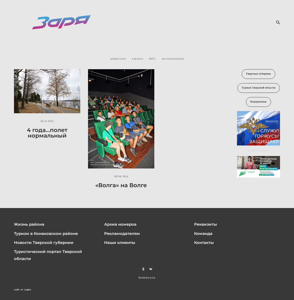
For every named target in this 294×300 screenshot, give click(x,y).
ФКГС (153, 59)
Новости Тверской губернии (43, 242)
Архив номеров (120, 224)
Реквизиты (205, 224)
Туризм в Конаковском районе (46, 233)
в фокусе (138, 59)
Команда (203, 233)
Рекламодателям (122, 233)
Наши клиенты (119, 242)
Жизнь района (29, 224)
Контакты (204, 242)
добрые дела (118, 59)
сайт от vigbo (22, 290)
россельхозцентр (173, 59)
